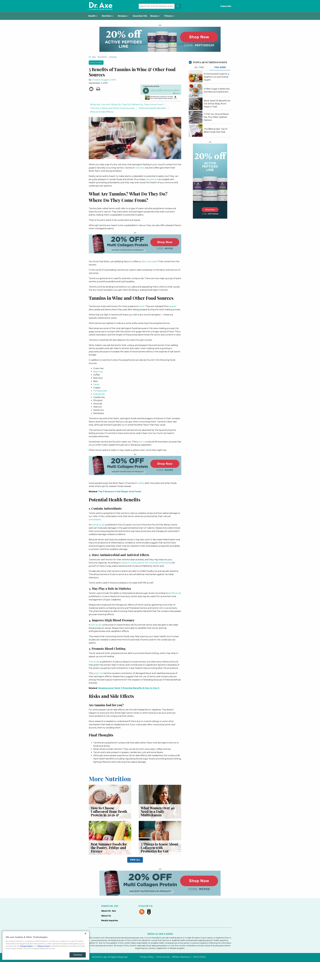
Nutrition (106, 16)
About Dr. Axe (108, 911)
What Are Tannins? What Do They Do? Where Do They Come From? (127, 104)
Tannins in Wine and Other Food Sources (112, 108)
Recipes (122, 16)
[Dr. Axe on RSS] (142, 911)
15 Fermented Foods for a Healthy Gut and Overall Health (216, 77)
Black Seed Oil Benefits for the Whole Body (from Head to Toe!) (217, 103)
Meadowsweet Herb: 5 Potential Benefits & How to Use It (128, 688)
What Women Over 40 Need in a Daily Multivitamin (158, 811)
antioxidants (95, 519)
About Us (106, 916)
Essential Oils (140, 16)
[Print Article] (98, 88)
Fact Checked (97, 62)
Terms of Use (162, 957)
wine (142, 306)
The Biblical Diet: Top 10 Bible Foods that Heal (215, 130)
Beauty (154, 16)
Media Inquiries (109, 920)
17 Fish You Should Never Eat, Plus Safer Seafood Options (216, 117)
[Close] (85, 933)
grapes (172, 306)
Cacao (96, 384)
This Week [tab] (220, 67)
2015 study (96, 625)
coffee (141, 483)
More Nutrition (110, 778)
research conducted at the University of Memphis (145, 563)
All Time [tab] (199, 67)
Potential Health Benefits (152, 108)
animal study (98, 524)
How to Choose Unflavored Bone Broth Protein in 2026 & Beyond (109, 813)
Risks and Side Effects (101, 111)
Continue (77, 955)
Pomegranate (100, 391)
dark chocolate (149, 261)
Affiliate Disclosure (181, 957)
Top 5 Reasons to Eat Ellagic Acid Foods (119, 491)
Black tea (98, 371)
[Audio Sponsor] (161, 98)
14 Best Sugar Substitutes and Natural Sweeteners (217, 90)
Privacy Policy (147, 957)
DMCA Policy (199, 957)
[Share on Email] (91, 88)
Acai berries (99, 394)
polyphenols (152, 179)
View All (135, 860)
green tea (98, 673)
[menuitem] (93, 16)
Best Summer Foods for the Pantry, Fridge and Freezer (109, 847)
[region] (46, 945)
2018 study (175, 593)
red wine (139, 168)
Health (91, 16)
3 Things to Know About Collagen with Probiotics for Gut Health (159, 849)
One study (94, 662)
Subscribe (225, 6)
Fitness (168, 16)
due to (141, 442)
